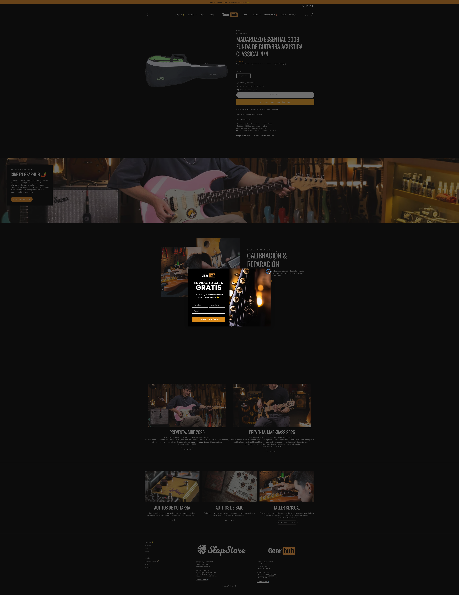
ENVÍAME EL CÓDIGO (209, 319)
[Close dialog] (268, 271)
